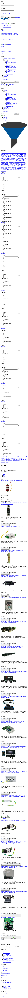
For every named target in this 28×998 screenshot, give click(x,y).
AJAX (7, 61)
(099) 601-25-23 (7, 25)
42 (4, 475)
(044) (2, 30)
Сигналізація (9, 63)
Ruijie (18, 162)
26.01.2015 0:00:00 (7, 225)
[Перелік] (1, 479)
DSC (10, 154)
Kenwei (9, 159)
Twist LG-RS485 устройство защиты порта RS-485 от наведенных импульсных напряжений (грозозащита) (14, 796)
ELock (21, 154)
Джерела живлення (11, 69)
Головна (5, 117)
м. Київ (5, 993)
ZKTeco (21, 167)
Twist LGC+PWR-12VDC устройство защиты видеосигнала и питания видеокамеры (12, 527)
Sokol (21, 163)
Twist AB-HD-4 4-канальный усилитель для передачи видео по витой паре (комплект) (14, 672)
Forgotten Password (5, 13)
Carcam (17, 153)
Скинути (3, 173)
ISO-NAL (24, 158)
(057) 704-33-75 (7, 27)
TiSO (14, 164)
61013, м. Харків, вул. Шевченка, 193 (8, 983)
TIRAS (11, 164)
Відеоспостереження (11, 62)
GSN (24, 156)
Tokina (17, 164)
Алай (24, 167)
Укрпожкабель (16, 169)
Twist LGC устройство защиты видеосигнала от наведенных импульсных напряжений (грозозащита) (13, 819)
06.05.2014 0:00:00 (7, 209)
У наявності (6, 183)
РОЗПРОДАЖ (9, 74)
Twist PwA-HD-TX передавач (8, 917)
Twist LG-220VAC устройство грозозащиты (11, 480)
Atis (4, 153)
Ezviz (2, 156)
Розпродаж (6, 76)
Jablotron (5, 159)
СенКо (10, 169)
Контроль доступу (10, 66)
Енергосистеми (10, 72)
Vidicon (19, 165)
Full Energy (14, 156)
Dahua (7, 154)
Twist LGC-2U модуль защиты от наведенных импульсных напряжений (12, 551)
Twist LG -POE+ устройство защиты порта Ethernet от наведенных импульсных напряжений (14, 772)
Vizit (5, 167)
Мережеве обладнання (11, 71)
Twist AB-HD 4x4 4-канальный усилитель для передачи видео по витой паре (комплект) (12, 647)
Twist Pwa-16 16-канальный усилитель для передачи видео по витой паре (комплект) (13, 576)
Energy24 (9, 155)
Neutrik (19, 160)
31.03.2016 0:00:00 (7, 233)
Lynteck (17, 159)
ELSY (24, 154)
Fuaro (4, 156)
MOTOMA (7, 160)
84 (4, 476)
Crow (4, 154)
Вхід (2, 16)
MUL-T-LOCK (13, 160)
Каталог (5, 58)
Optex (7, 162)
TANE (24, 163)
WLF (15, 167)
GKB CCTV (20, 156)
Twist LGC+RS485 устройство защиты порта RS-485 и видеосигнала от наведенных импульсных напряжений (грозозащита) (14, 842)
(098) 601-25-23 (4, 23)
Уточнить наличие (5, 501)
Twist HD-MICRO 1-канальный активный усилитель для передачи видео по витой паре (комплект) (13, 747)
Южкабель (3, 171)
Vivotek (2, 167)
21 (4, 474)
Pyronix (15, 162)
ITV (2, 159)
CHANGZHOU (22, 153)
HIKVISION (4, 158)
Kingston (13, 159)
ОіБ (21, 168)
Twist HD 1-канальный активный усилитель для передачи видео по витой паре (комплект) (12, 722)
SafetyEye (22, 162)
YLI (18, 167)
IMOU (14, 158)
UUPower (9, 165)
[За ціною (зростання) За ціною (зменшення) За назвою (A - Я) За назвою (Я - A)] (11, 470)
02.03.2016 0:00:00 (7, 201)
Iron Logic (19, 158)
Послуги (5, 75)
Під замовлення (7, 187)
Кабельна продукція (11, 67)
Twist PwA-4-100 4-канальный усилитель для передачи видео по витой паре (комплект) (14, 892)
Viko (22, 165)
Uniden (4, 165)
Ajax (2, 153)
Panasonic (11, 162)
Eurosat (18, 155)
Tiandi (7, 164)
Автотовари (9, 70)
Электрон (22, 169)
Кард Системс (16, 168)
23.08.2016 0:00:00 (7, 221)
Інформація (6, 78)
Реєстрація (17, 17)
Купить (2, 864)
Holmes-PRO (10, 158)
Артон (2, 168)
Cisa (2, 154)
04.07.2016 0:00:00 (7, 205)
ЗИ (12, 168)
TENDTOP (3, 164)
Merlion (2, 160)
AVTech (7, 153)
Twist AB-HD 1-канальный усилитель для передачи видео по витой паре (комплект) (13, 622)
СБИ (8, 169)
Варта (5, 168)
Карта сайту (6, 966)
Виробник (5, 118)
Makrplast (22, 159)
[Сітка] (2, 479)
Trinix (20, 164)
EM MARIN (3, 155)
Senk (18, 163)
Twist (4, 120)
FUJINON (8, 156)
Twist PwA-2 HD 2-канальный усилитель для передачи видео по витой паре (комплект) (14, 867)
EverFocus (23, 155)
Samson (2, 163)
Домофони (9, 65)
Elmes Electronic (15, 154)
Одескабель (3, 169)
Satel (5, 163)
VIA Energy (14, 165)
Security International (12, 163)
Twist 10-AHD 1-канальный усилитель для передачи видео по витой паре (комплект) (13, 598)
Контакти (5, 79)
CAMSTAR (12, 153)
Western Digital (10, 167)
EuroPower (14, 155)
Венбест (9, 168)
